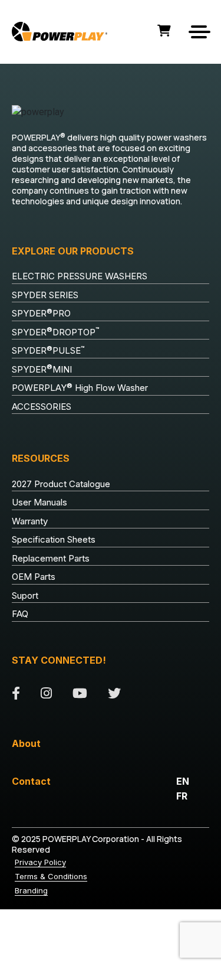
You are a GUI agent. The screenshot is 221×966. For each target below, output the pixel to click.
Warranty (30, 521)
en (182, 781)
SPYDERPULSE (48, 351)
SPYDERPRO (41, 313)
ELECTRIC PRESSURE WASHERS (79, 276)
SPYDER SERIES (45, 295)
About (26, 743)
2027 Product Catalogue (61, 483)
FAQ (20, 613)
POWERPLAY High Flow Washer (80, 388)
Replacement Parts (51, 558)
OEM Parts (33, 576)
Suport (25, 595)
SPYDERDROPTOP (56, 332)
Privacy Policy (40, 862)
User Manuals (39, 502)
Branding (31, 890)
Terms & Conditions (51, 876)
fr (181, 796)
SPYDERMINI (42, 369)
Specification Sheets (53, 539)
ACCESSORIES (41, 406)
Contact (31, 781)
